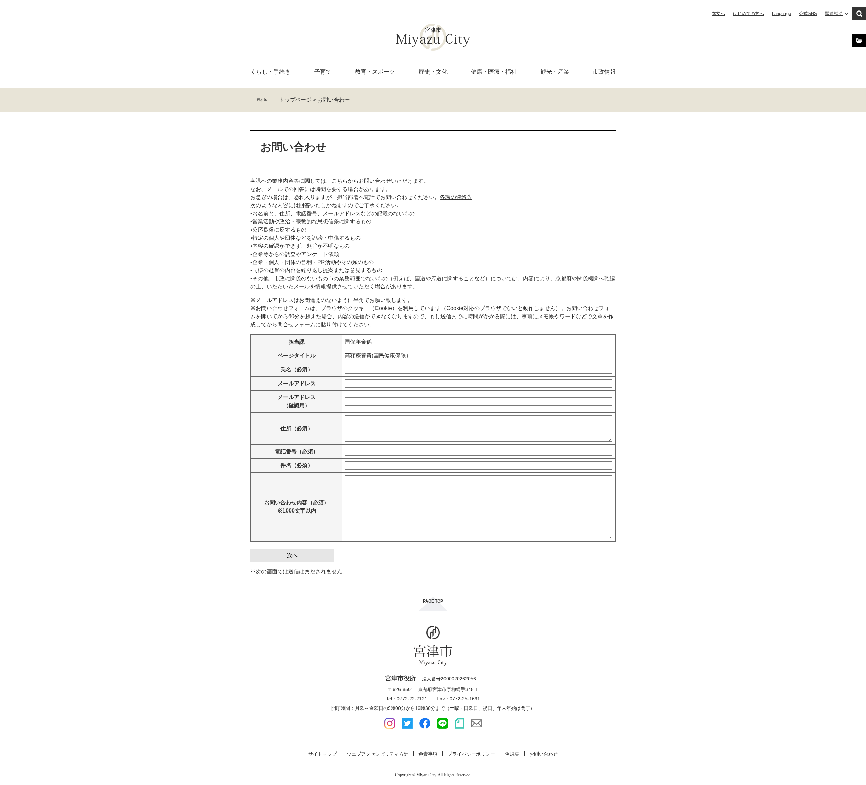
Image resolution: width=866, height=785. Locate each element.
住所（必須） (296, 428)
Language (781, 13)
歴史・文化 (433, 72)
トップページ (295, 100)
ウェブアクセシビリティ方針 (377, 754)
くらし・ (270, 72)
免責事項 (427, 754)
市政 (604, 72)
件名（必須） (296, 465)
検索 (859, 13)
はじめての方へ (748, 13)
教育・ (375, 72)
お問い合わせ (543, 754)
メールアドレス (297, 383)
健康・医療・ (494, 72)
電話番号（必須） (296, 451)
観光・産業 (555, 72)
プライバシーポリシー (471, 754)
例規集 (512, 754)
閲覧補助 (834, 13)
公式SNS (808, 13)
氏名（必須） (296, 369)
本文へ (718, 13)
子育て (323, 72)
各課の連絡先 (456, 197)
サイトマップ (322, 754)
